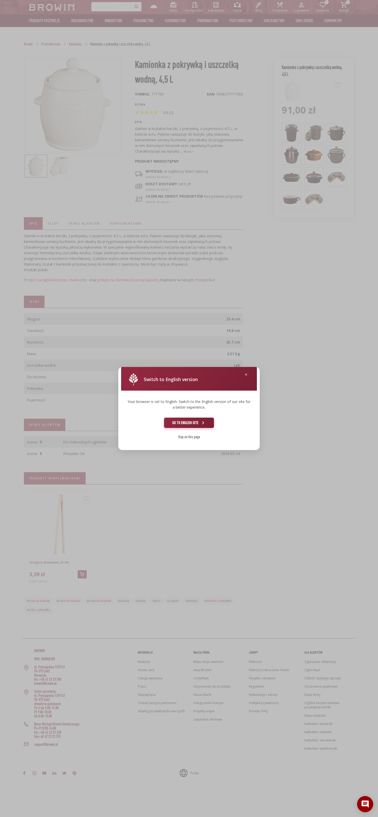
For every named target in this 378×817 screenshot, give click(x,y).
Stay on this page (189, 437)
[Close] (246, 374)
